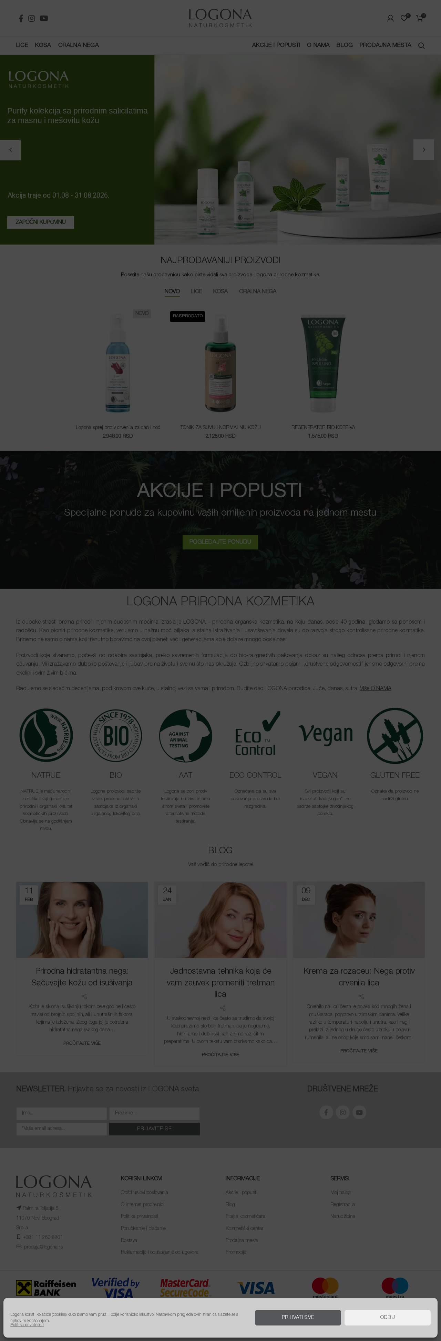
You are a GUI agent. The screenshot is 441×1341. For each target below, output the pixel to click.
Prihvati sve (298, 1317)
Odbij (387, 1317)
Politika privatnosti (27, 1325)
